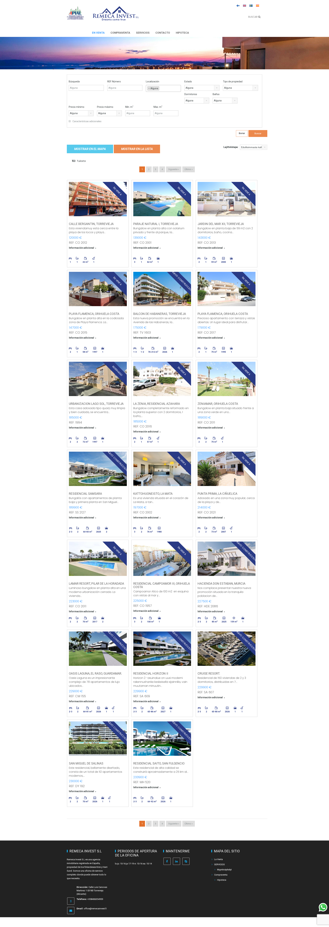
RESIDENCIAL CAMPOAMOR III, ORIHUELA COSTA (161, 585)
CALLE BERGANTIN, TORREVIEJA (91, 224)
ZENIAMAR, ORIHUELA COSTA (218, 403)
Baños (216, 94)
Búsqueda (74, 81)
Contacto (162, 32)
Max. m (158, 106)
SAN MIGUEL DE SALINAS (86, 763)
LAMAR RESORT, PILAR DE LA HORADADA (96, 583)
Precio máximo (105, 107)
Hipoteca (182, 32)
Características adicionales (86, 121)
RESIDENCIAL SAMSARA (85, 493)
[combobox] (163, 88)
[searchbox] (163, 92)
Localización (152, 81)
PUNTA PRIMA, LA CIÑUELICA (217, 493)
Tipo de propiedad (232, 81)
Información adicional (82, 247)
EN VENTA (98, 32)
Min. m (129, 106)
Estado (188, 81)
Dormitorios (190, 94)
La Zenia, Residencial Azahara (156, 403)
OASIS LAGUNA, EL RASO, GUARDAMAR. (95, 673)
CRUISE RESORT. (209, 673)
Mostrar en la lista (137, 149)
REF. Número (114, 81)
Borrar (242, 133)
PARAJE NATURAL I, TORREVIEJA (155, 224)
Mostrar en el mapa (90, 149)
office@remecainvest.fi (95, 908)
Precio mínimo (76, 107)
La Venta (218, 859)
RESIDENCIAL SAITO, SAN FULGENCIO (159, 763)
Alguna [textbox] (189, 87)
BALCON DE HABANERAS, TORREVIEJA (159, 314)
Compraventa (120, 32)
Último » (189, 169)
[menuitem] (238, 5)
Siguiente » (173, 169)
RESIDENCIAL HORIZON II (150, 673)
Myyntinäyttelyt (224, 869)
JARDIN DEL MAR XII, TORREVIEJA (221, 224)
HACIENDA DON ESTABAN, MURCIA (221, 583)
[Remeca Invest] (116, 18)
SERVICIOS (143, 32)
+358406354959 (95, 899)
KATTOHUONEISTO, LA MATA (153, 493)
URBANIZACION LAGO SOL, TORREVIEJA (96, 403)
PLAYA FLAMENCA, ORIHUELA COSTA (94, 314)
